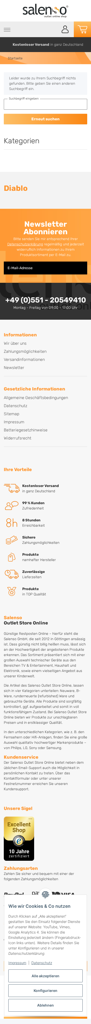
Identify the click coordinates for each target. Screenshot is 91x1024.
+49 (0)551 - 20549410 (45, 300)
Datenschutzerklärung (25, 244)
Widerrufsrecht (17, 438)
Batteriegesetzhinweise (26, 430)
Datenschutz (41, 963)
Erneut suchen (45, 119)
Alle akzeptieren (45, 976)
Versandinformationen (24, 359)
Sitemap (11, 413)
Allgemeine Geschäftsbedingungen (36, 397)
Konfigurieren (45, 990)
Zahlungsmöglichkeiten (25, 351)
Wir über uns (15, 343)
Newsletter (14, 367)
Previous (6, 44)
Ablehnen (45, 1005)
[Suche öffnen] (54, 29)
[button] (65, 29)
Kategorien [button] (21, 140)
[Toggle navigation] (7, 30)
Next (85, 44)
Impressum (17, 963)
